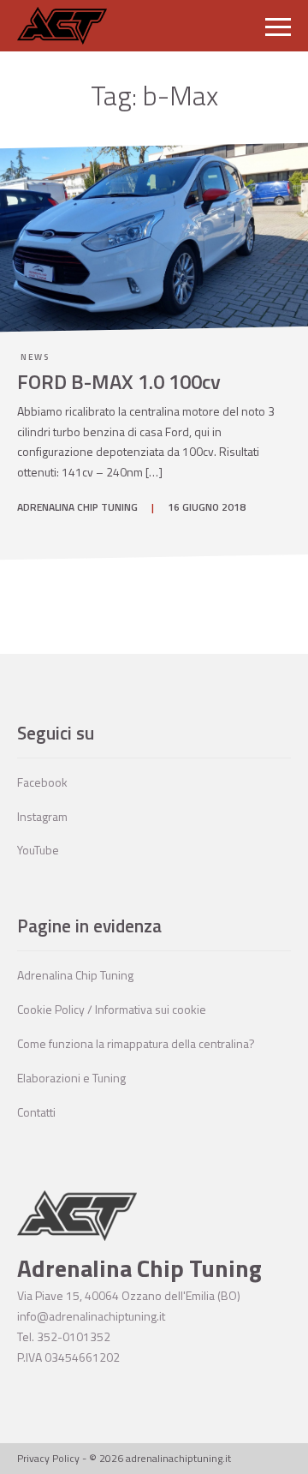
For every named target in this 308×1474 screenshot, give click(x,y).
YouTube (38, 850)
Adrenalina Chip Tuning (75, 975)
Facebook (42, 782)
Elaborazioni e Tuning (71, 1078)
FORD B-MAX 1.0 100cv (119, 381)
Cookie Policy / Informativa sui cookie (111, 1009)
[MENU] (278, 26)
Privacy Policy (48, 1458)
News (35, 357)
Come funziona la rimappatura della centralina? (136, 1043)
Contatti (36, 1112)
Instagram (42, 816)
